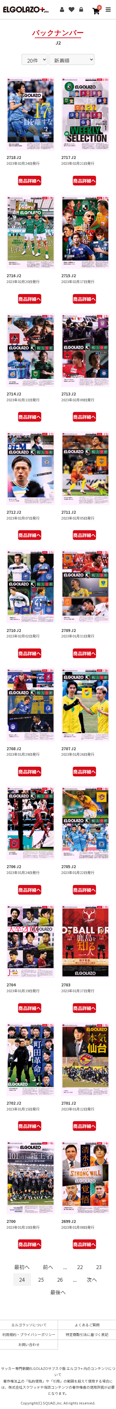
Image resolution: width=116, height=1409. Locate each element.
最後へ (58, 1292)
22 (80, 1267)
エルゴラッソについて (29, 1324)
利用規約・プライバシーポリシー (28, 1334)
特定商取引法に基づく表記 (87, 1334)
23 (99, 1267)
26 (60, 1279)
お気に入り (71, 10)
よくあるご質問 (87, 1324)
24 (22, 1279)
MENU (108, 14)
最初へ (22, 1267)
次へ (92, 1279)
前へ (48, 1267)
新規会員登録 (62, 10)
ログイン (81, 10)
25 (41, 1279)
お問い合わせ (29, 1344)
